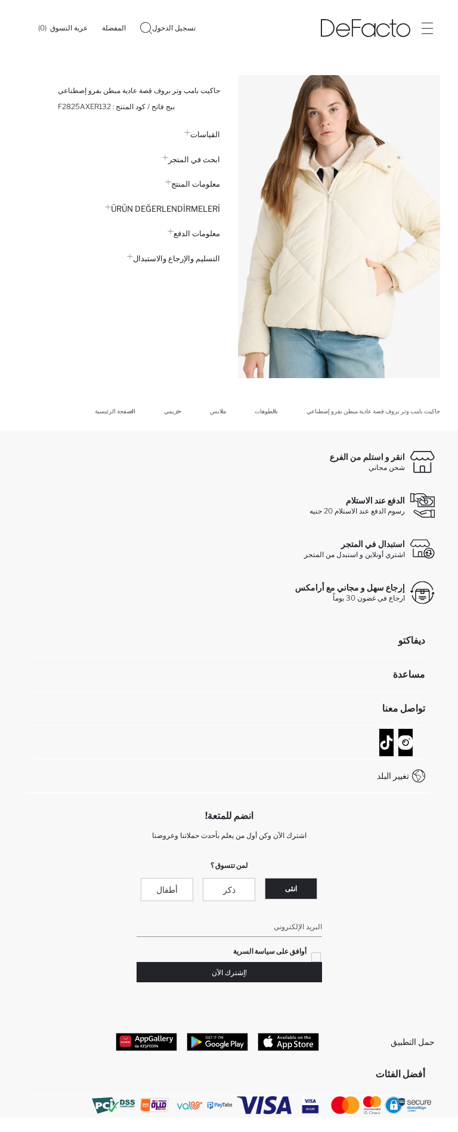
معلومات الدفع (197, 233)
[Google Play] (217, 1041)
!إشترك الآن (229, 972)
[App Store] (288, 1041)
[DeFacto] (365, 28)
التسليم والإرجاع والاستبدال (176, 258)
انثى (291, 888)
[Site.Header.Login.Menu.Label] (427, 28)
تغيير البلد (393, 776)
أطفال (167, 889)
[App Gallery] (146, 1041)
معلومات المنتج (195, 183)
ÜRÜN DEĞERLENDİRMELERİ (165, 209)
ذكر (229, 889)
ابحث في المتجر (194, 159)
